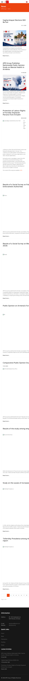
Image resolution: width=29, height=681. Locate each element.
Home (2, 633)
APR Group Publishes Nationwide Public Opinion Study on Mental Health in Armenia (14, 66)
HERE (21, 170)
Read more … (6, 55)
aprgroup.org (12, 625)
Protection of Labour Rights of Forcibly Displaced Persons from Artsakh (14, 112)
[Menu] (2, 2)
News (2, 636)
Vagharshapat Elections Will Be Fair (14, 21)
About (2, 645)
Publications (4, 639)
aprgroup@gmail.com (14, 623)
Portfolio (3, 642)
